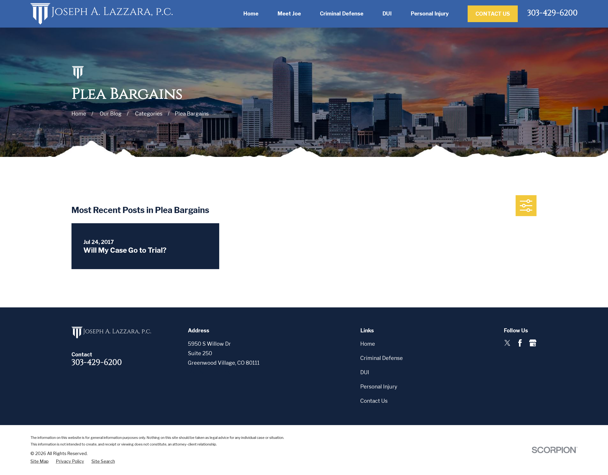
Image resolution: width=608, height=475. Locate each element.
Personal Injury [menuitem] (430, 13)
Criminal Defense (381, 358)
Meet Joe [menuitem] (289, 13)
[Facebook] (520, 343)
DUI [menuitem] (387, 13)
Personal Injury (378, 386)
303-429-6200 (552, 13)
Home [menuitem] (250, 13)
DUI (364, 372)
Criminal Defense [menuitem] (341, 13)
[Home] (101, 13)
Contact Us (492, 14)
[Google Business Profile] (533, 343)
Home (367, 344)
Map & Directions (209, 372)
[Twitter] (507, 343)
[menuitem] (39, 461)
